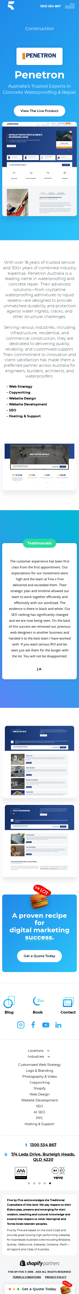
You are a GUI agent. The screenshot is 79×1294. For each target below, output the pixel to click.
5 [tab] (50, 1183)
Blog (9, 1012)
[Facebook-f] (33, 1024)
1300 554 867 (50, 6)
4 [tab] (45, 1183)
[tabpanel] (58, 1173)
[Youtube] (45, 1024)
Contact (68, 1012)
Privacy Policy (55, 1277)
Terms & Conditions (27, 1277)
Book (38, 1012)
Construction (39, 29)
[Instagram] (20, 1024)
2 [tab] (34, 1183)
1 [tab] (29, 1183)
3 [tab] (39, 1183)
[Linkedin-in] (58, 1024)
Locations (35, 1050)
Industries (36, 1056)
